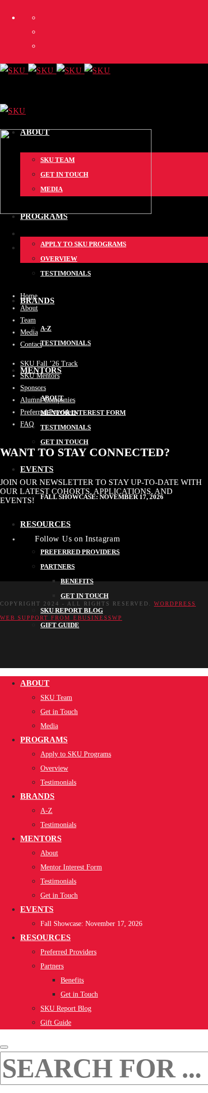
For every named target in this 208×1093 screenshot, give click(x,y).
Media (29, 332)
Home (28, 296)
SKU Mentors (40, 375)
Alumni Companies (47, 400)
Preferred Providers (48, 412)
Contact (31, 344)
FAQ (27, 424)
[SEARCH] (4, 1047)
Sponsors (33, 388)
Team (28, 320)
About (29, 308)
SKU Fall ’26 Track (49, 363)
